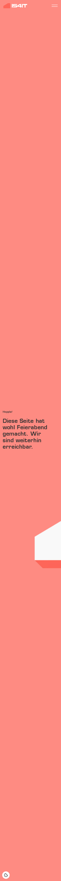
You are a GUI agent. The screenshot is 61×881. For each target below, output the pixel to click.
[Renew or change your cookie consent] (6, 875)
